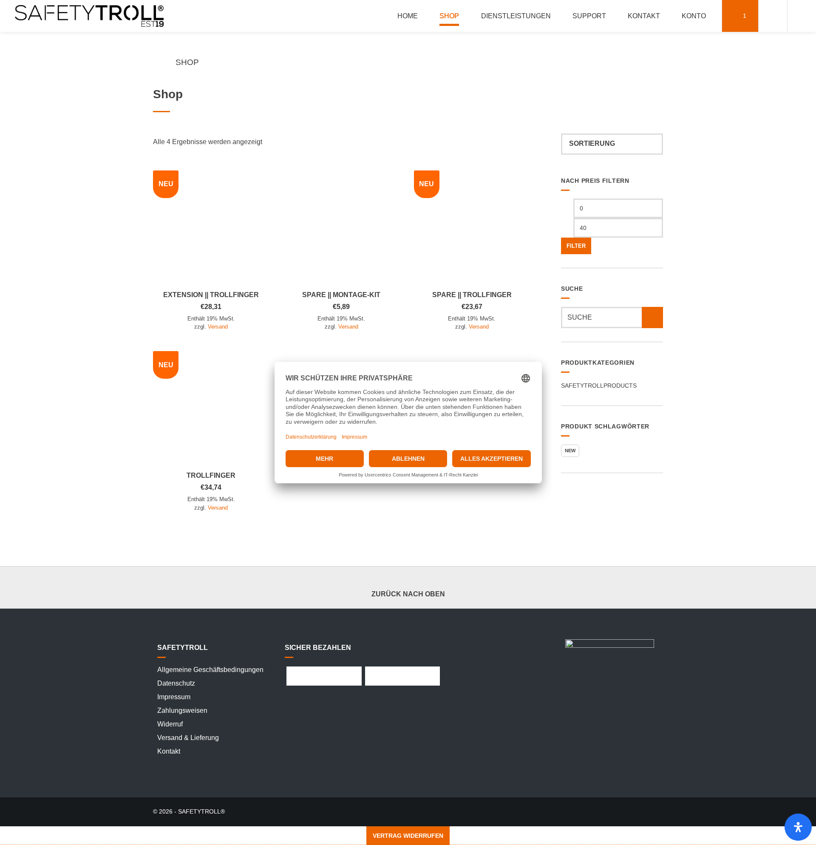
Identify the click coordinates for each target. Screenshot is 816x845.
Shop (449, 16)
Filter (576, 246)
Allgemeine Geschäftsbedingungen (210, 669)
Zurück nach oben (408, 594)
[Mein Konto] (773, 16)
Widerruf (170, 724)
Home (407, 16)
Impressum (173, 696)
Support (589, 16)
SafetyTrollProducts (599, 385)
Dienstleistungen (516, 16)
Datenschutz (176, 683)
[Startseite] (89, 16)
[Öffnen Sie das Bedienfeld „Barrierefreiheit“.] (798, 827)
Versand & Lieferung (188, 737)
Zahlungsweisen (182, 710)
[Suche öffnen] (802, 16)
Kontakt (644, 16)
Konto (694, 16)
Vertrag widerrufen (408, 835)
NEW (570, 450)
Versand (218, 326)
